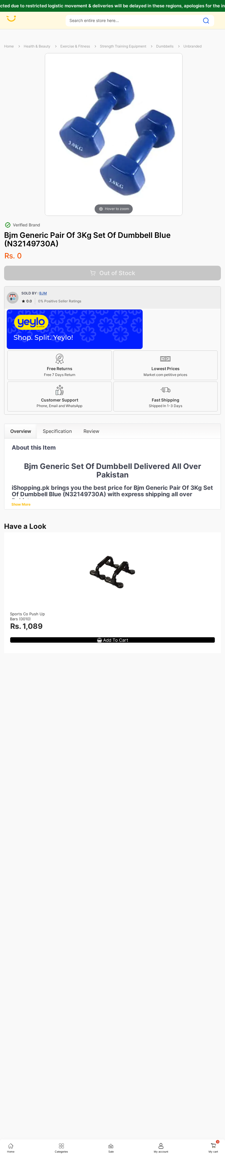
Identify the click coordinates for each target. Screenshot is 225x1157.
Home (9, 46)
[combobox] (132, 20)
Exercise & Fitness (75, 46)
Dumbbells (164, 46)
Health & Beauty (37, 46)
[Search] (206, 20)
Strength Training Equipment (123, 46)
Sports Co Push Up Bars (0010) (27, 616)
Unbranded (192, 46)
